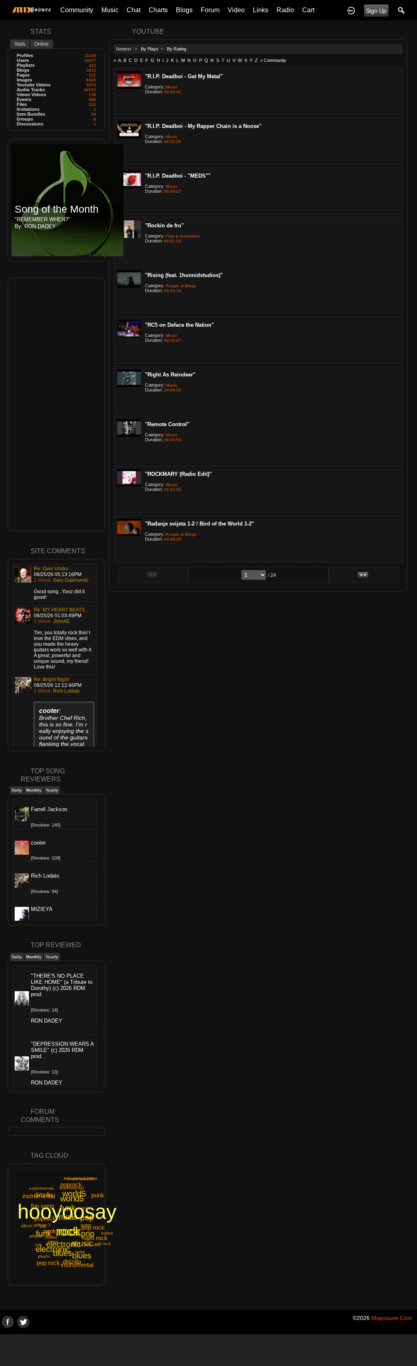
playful (44, 1256)
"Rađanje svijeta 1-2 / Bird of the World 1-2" (199, 524)
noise (80, 1251)
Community (76, 10)
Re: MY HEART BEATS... (61, 610)
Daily (17, 790)
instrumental (38, 1195)
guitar (87, 1207)
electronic (63, 1244)
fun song (42, 1205)
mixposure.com (391, 1318)
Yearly (52, 790)
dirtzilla (72, 1261)
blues (81, 1255)
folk (38, 1245)
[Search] (401, 10)
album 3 (28, 1225)
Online (41, 44)
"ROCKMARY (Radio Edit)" (178, 474)
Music (110, 10)
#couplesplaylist (79, 1178)
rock (69, 1231)
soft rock (103, 1243)
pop (87, 1233)
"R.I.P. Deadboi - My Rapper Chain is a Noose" (203, 126)
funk (67, 1207)
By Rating (176, 48)
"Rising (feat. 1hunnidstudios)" (184, 275)
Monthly (34, 790)
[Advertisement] (56, 404)
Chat (133, 10)
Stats (19, 44)
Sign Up (376, 11)
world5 (72, 1198)
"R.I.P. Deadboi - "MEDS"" (178, 176)
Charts (158, 10)
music (82, 1243)
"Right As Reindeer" (170, 375)
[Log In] (351, 10)
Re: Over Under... (53, 569)
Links (260, 10)
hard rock (95, 1237)
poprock (71, 1184)
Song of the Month (57, 209)
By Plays (149, 48)
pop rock (48, 1262)
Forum (210, 10)
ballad (107, 1233)
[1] (150, 104)
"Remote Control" (167, 424)
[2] (153, 104)
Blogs (184, 10)
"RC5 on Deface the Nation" (179, 325)
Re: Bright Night (51, 679)
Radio (285, 10)
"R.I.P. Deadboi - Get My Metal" (184, 76)
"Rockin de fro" (164, 225)
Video (236, 10)
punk (97, 1195)
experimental (41, 1188)
